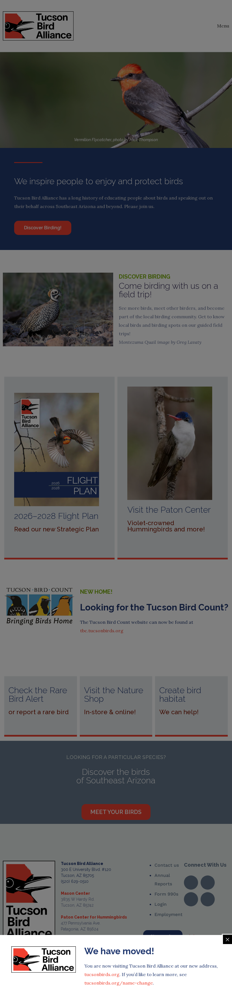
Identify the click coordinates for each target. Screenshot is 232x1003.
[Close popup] (227, 939)
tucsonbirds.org (101, 974)
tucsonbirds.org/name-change (118, 983)
